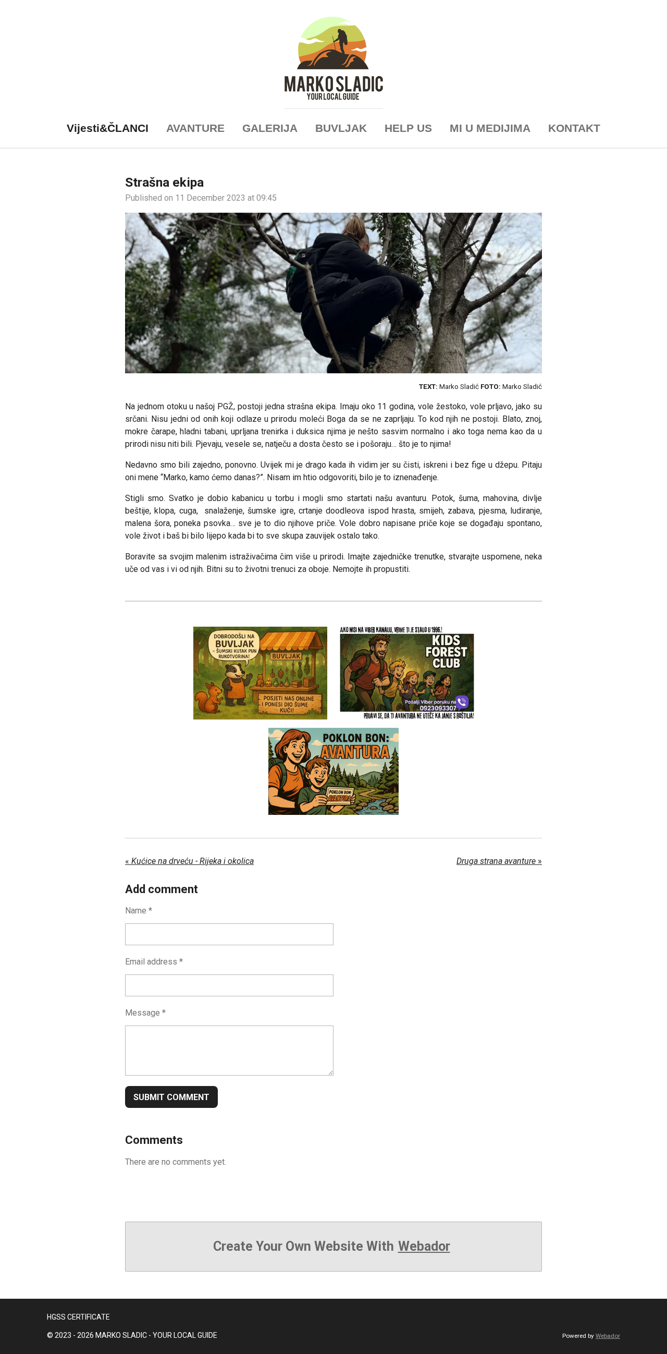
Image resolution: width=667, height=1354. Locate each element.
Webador (424, 1246)
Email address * (154, 962)
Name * (138, 911)
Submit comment (171, 1097)
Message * (145, 1013)
